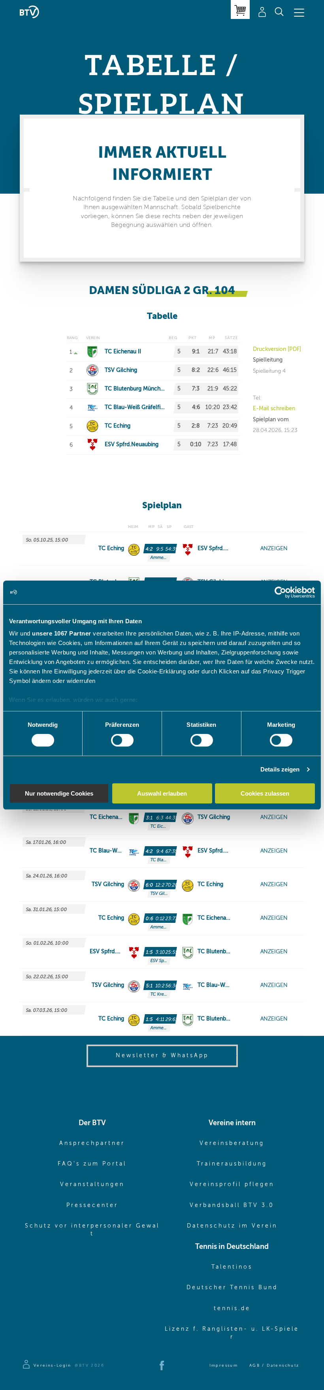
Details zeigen (280, 769)
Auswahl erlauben (162, 793)
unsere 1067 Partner (61, 633)
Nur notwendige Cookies (59, 793)
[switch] (122, 740)
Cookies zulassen (265, 793)
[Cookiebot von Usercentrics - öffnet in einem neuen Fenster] (280, 592)
